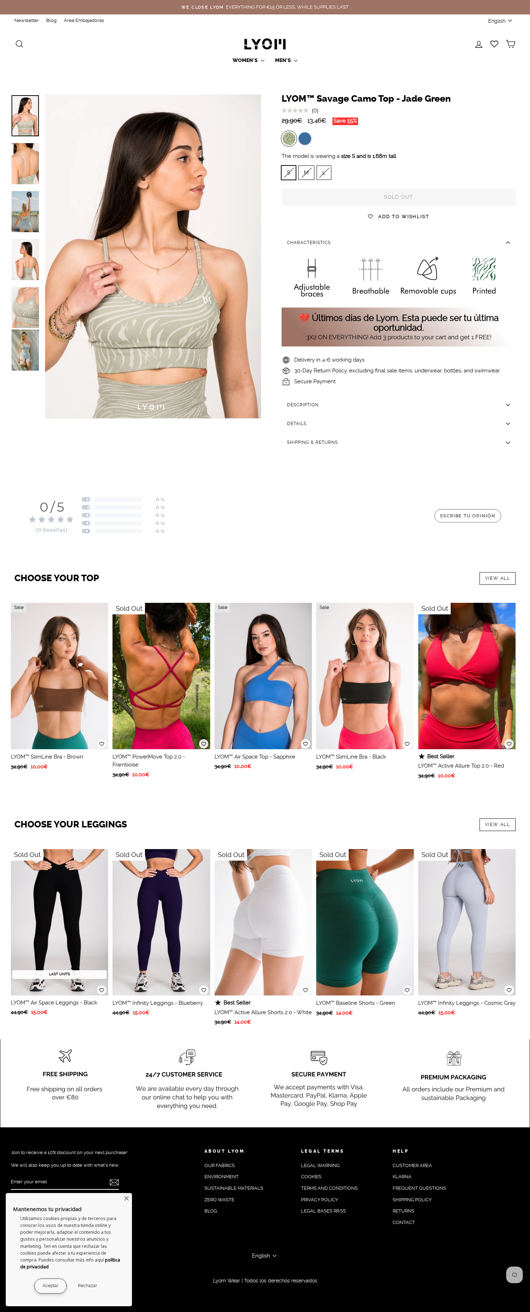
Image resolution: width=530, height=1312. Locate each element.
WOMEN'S (246, 60)
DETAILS (296, 423)
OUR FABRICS (219, 1165)
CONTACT (404, 1222)
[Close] (126, 1198)
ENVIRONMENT (221, 1176)
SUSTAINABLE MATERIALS (233, 1188)
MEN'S (283, 60)
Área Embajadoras (84, 20)
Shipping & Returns (312, 442)
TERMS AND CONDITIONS (329, 1188)
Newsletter (26, 20)
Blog (51, 20)
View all (497, 578)
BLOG (210, 1211)
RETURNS (403, 1211)
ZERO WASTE (219, 1199)
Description (303, 404)
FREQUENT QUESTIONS (419, 1188)
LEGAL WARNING (320, 1165)
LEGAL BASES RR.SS (323, 1211)
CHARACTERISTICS (309, 242)
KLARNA (402, 1176)
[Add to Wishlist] (101, 743)
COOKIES (311, 1176)
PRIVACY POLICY (319, 1199)
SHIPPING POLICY (412, 1199)
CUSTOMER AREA (412, 1165)
